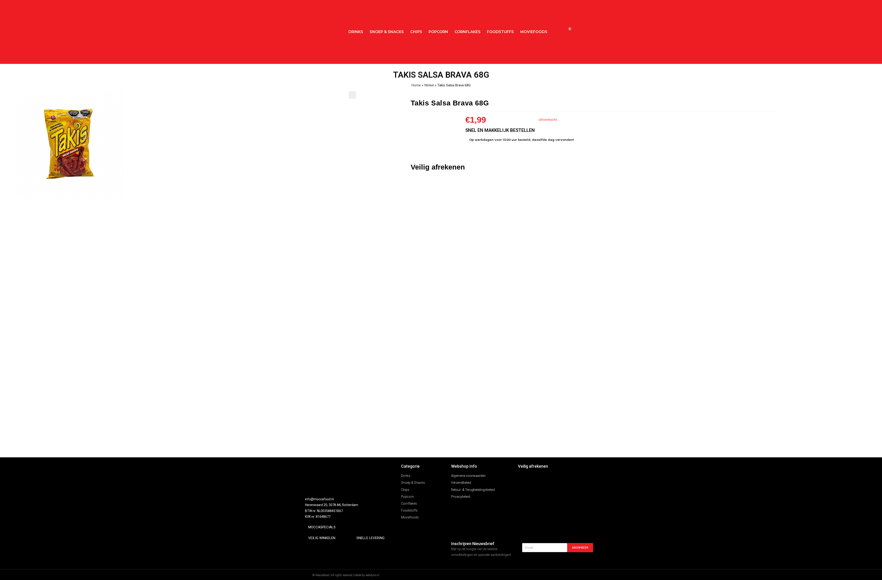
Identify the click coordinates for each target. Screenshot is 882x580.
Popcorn (438, 32)
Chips (416, 32)
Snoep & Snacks (387, 32)
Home (416, 85)
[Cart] (568, 32)
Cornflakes (468, 32)
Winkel (429, 85)
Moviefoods (533, 32)
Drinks (355, 32)
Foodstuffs (500, 32)
